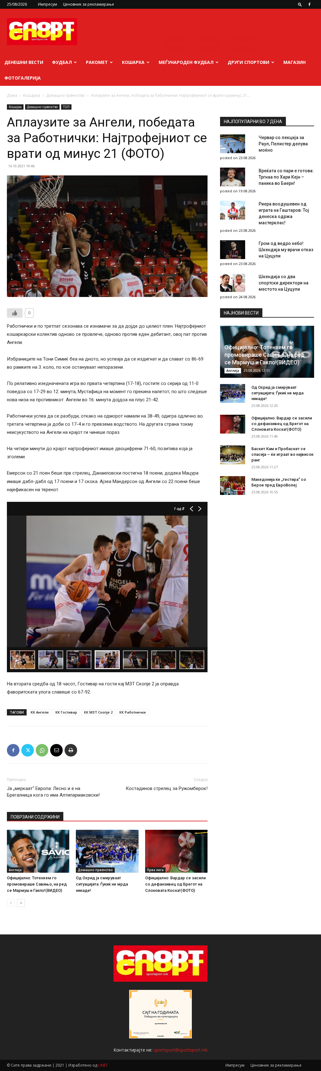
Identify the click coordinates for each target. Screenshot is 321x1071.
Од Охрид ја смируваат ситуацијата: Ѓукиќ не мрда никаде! (102, 884)
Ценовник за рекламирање (88, 4)
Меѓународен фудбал (186, 62)
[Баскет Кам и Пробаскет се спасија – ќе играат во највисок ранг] (232, 454)
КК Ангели (40, 712)
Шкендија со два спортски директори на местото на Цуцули (283, 283)
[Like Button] (15, 313)
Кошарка (133, 62)
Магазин (294, 62)
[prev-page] (11, 903)
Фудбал (62, 62)
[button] (300, 4)
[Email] (56, 750)
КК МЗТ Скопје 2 (98, 712)
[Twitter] (27, 750)
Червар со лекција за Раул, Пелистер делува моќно (283, 144)
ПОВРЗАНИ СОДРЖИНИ (35, 816)
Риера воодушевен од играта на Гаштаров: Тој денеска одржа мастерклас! (284, 213)
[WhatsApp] (42, 750)
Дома (12, 95)
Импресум (47, 4)
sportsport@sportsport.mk (181, 1050)
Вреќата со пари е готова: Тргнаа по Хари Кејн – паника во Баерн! (286, 177)
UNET (103, 1065)
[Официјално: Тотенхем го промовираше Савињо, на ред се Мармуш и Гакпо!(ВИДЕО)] (38, 851)
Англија (15, 870)
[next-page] (21, 903)
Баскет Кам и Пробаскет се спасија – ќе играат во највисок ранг (282, 454)
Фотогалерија (22, 78)
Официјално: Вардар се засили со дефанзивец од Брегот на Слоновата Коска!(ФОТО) (175, 884)
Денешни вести (23, 62)
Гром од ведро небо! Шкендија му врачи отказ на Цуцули (286, 249)
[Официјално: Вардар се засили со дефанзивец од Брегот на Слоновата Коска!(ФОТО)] (176, 851)
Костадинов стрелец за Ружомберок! (167, 788)
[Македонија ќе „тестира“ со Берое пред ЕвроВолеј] (232, 485)
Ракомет (97, 62)
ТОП (66, 107)
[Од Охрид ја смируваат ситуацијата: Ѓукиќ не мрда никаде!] (107, 851)
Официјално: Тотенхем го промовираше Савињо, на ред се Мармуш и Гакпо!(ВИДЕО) (37, 884)
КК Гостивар (66, 712)
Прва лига (155, 870)
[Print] (71, 750)
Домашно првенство (65, 95)
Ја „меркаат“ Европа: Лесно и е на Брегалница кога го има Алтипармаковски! (53, 792)
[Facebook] (309, 4)
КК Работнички (132, 712)
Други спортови (248, 62)
